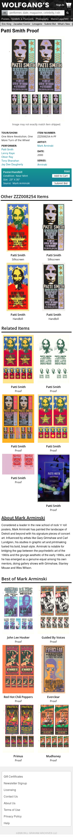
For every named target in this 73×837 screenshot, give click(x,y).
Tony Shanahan (10, 160)
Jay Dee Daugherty (12, 164)
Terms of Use (12, 810)
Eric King (6, 24)
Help (7, 823)
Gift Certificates (13, 776)
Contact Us (11, 796)
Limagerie (37, 24)
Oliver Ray (7, 157)
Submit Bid (50, 24)
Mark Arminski (45, 145)
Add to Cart (61, 175)
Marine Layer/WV (60, 19)
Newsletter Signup (15, 783)
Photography (42, 19)
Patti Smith (7, 149)
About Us (9, 803)
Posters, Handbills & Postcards (17, 19)
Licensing (10, 790)
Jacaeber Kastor (21, 24)
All (4, 13)
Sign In (60, 5)
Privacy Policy (13, 816)
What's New (64, 24)
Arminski (42, 164)
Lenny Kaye (8, 153)
